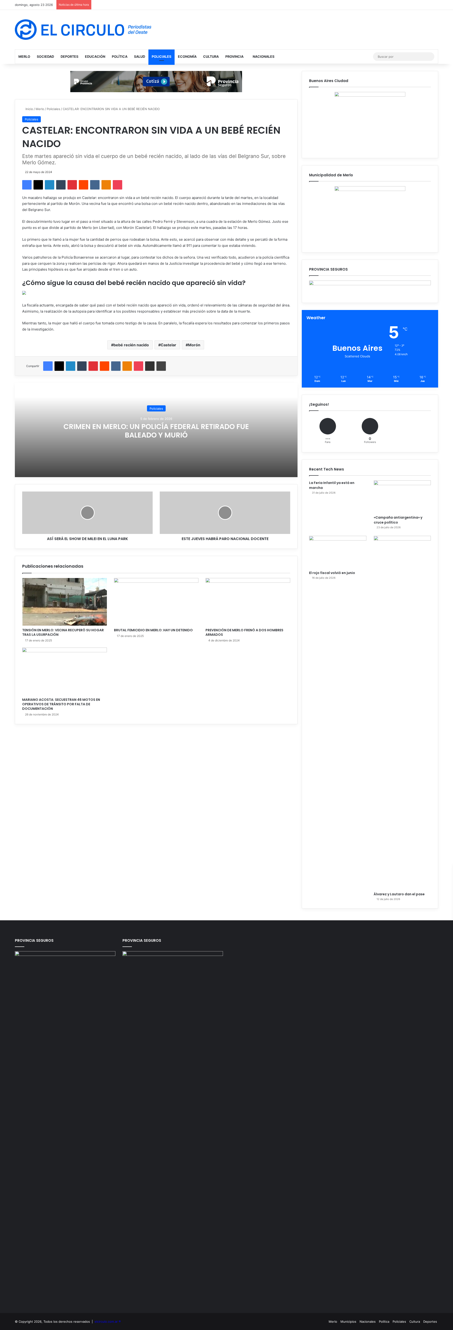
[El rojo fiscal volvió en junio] (337, 552)
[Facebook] (27, 185)
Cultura (211, 56)
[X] (38, 185)
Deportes (69, 56)
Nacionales (263, 56)
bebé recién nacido (131, 345)
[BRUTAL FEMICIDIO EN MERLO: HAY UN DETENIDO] (156, 602)
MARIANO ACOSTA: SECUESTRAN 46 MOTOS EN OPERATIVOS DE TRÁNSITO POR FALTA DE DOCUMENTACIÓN (61, 704)
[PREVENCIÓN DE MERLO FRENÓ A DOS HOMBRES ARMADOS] (248, 602)
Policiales (161, 56)
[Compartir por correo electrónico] (150, 366)
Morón (194, 345)
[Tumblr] (61, 185)
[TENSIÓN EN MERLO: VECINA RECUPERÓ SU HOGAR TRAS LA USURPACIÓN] (64, 602)
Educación (95, 56)
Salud (139, 56)
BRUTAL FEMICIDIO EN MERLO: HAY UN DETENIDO (153, 630)
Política (119, 56)
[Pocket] (117, 185)
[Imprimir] (161, 366)
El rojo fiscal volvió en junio (332, 572)
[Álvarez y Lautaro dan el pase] (402, 712)
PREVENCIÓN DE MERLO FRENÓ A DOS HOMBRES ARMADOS (244, 632)
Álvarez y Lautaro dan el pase (399, 894)
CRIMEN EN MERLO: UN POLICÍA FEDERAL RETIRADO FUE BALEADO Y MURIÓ (156, 430)
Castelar (168, 345)
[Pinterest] (72, 185)
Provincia (234, 56)
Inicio (29, 109)
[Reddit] (83, 185)
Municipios (348, 1321)
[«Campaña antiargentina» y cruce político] (402, 496)
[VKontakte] (95, 185)
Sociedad (45, 56)
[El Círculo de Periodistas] (83, 29)
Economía (187, 56)
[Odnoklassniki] (106, 185)
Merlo (24, 56)
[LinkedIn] (49, 185)
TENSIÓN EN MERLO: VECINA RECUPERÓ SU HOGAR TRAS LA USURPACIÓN (63, 632)
